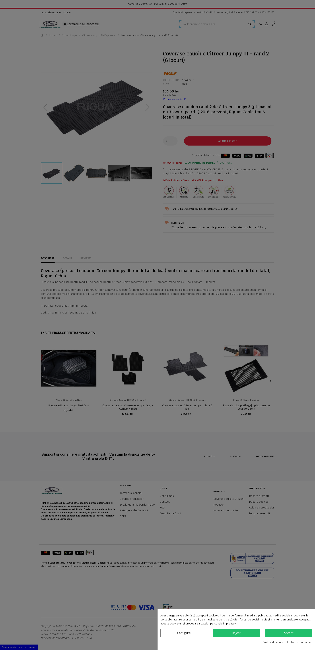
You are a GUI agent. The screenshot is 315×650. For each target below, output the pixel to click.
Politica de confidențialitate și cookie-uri (287, 642)
